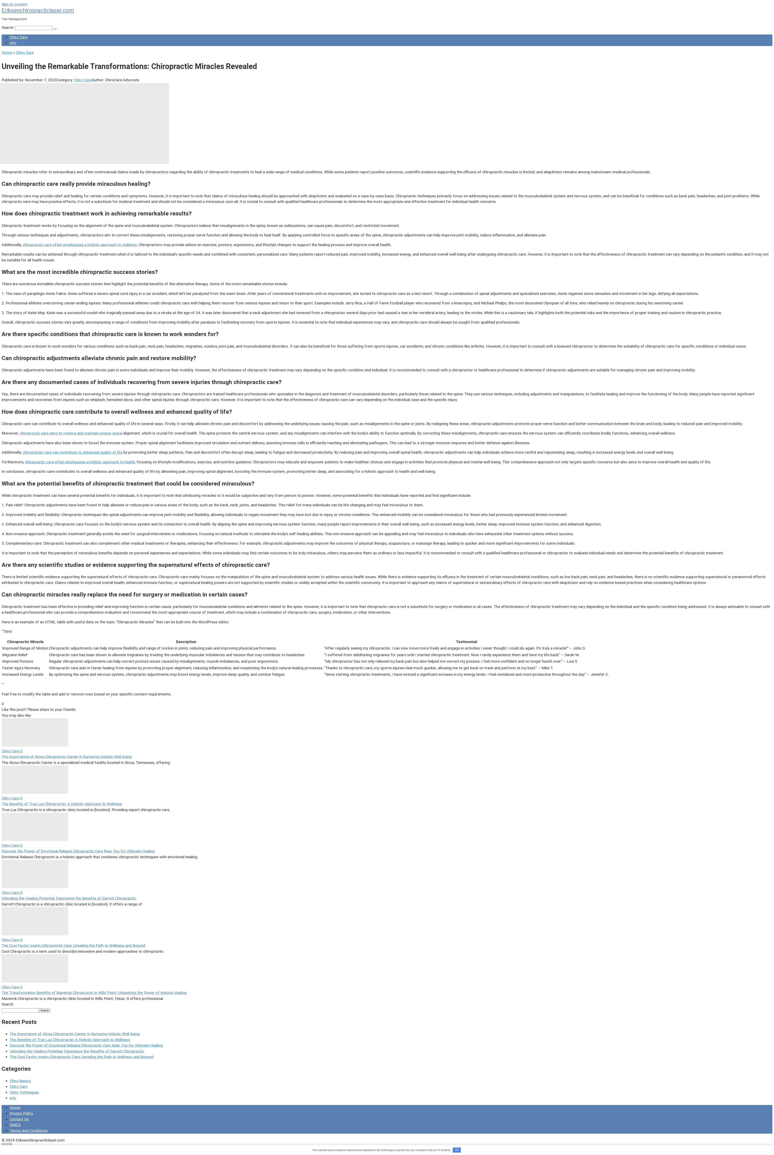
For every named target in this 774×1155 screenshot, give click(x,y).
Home (15, 1107)
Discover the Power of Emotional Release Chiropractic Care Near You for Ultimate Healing (78, 851)
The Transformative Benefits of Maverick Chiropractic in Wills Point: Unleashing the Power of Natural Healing (94, 992)
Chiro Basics (20, 1081)
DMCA (15, 1125)
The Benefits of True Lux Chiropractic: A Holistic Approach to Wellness (62, 804)
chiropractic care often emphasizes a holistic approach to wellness (80, 244)
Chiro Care (18, 37)
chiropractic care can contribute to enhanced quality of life (72, 452)
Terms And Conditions (29, 1130)
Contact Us (19, 1119)
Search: (8, 27)
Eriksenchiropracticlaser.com (38, 10)
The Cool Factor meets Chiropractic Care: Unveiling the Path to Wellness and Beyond (73, 945)
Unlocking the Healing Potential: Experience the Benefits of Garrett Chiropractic (69, 898)
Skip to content (14, 4)
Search (7, 1004)
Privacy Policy (21, 1113)
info (13, 43)
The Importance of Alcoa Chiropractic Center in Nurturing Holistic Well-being (67, 756)
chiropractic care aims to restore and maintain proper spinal (71, 433)
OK (457, 1150)
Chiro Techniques (24, 1092)
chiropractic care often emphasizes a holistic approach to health (80, 462)
